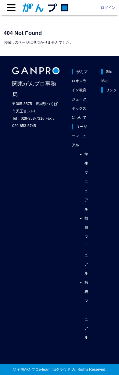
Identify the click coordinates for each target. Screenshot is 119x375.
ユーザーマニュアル (79, 136)
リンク (111, 90)
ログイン (108, 7)
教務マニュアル (86, 310)
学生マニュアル (86, 181)
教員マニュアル (86, 245)
